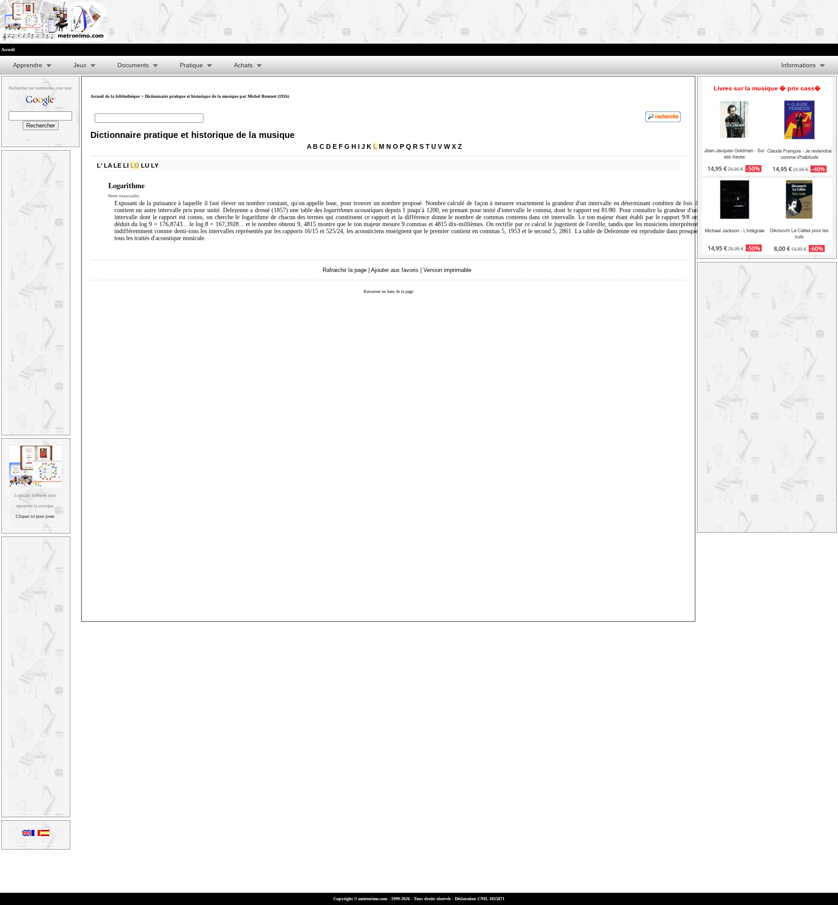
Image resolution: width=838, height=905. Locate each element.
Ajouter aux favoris (395, 270)
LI (126, 165)
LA (108, 165)
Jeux (79, 65)
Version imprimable (447, 270)
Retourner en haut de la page (388, 291)
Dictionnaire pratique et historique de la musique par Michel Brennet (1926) (217, 96)
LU (145, 165)
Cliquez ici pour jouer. (35, 516)
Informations (798, 65)
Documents (133, 65)
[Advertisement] (36, 291)
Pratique (191, 65)
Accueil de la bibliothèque (115, 96)
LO (135, 165)
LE (117, 165)
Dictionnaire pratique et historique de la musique (192, 135)
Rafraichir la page (345, 270)
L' (99, 165)
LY (154, 165)
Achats (243, 65)
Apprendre (27, 65)
